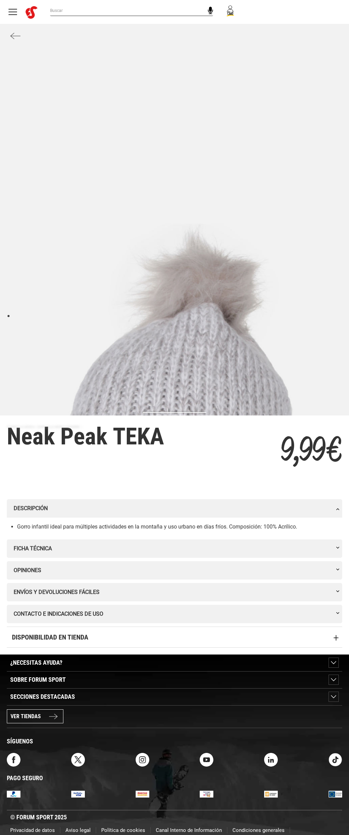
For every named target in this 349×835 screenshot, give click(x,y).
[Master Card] (142, 793)
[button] (334, 810)
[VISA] (78, 793)
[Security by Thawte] (206, 793)
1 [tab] (8, 315)
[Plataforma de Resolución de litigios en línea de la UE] (335, 793)
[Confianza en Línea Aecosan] (271, 793)
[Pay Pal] (13, 793)
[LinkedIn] (271, 759)
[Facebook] (13, 759)
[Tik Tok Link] (335, 759)
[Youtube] (206, 759)
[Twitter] (78, 759)
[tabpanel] (174, 391)
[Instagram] (142, 759)
